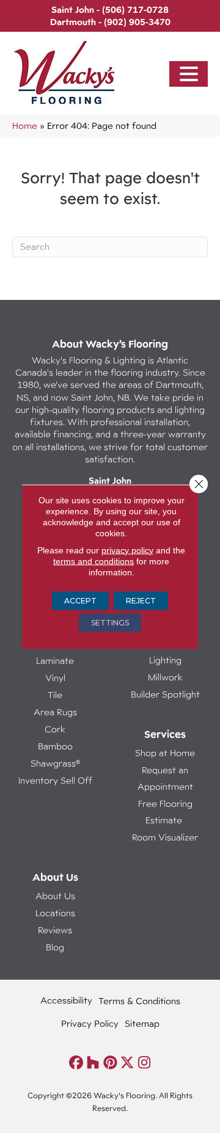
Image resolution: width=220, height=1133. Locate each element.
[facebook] (76, 1063)
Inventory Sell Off (55, 780)
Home (24, 125)
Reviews (55, 930)
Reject (141, 600)
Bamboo (55, 746)
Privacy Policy (90, 1023)
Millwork (165, 677)
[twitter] (127, 1063)
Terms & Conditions (139, 1001)
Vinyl (55, 677)
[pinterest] (110, 1063)
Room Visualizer (165, 837)
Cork (55, 729)
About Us (55, 896)
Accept (80, 600)
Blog (55, 947)
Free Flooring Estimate (165, 811)
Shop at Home (165, 753)
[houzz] (93, 1063)
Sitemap (142, 1023)
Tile (55, 695)
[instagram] (144, 1063)
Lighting (165, 660)
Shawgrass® (55, 763)
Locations (55, 913)
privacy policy (127, 550)
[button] (189, 74)
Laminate (55, 660)
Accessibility (66, 1000)
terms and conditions (93, 561)
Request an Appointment (165, 778)
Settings (110, 622)
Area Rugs (55, 712)
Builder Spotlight (165, 694)
